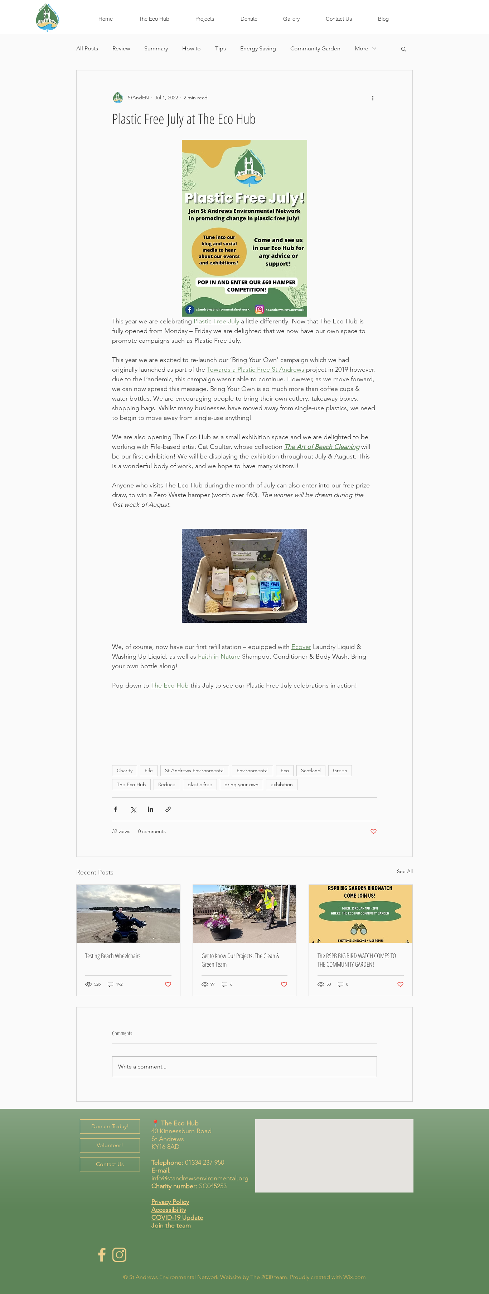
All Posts (87, 48)
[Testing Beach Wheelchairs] (128, 914)
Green (340, 770)
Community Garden (315, 48)
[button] (403, 48)
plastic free (200, 784)
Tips (220, 48)
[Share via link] (168, 809)
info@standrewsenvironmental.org (199, 1178)
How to (191, 48)
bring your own (241, 784)
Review (121, 48)
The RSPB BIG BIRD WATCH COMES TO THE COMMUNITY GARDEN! (357, 959)
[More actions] (372, 97)
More (361, 48)
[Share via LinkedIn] (150, 809)
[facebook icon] (101, 1254)
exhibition (282, 784)
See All (405, 871)
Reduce (166, 784)
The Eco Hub (131, 784)
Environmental (252, 770)
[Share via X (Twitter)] (133, 809)
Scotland (311, 770)
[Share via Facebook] (115, 809)
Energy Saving (258, 48)
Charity (124, 770)
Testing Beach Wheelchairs (113, 955)
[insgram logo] (119, 1254)
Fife (149, 770)
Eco (285, 770)
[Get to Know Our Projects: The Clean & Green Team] (244, 914)
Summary (156, 48)
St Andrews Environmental (194, 770)
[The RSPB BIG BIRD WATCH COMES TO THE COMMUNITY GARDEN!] (360, 914)
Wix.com (354, 1277)
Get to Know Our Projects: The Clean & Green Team (240, 959)
